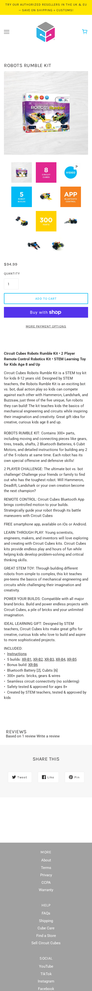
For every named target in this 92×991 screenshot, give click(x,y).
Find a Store (46, 936)
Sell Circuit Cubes (46, 943)
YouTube (46, 966)
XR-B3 (49, 659)
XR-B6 (33, 665)
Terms (46, 868)
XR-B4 (60, 659)
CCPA (46, 882)
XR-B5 (72, 659)
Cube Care (46, 928)
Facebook (46, 989)
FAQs (46, 913)
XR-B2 (38, 659)
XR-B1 (26, 659)
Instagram (46, 981)
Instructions (17, 654)
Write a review (48, 736)
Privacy (46, 875)
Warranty (46, 890)
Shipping (46, 921)
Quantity (11, 273)
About (46, 860)
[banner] (45, 31)
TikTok (46, 974)
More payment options (46, 326)
